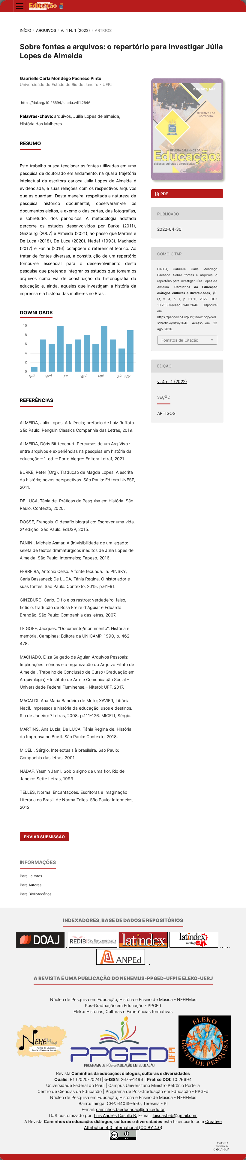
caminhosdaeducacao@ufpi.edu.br (130, 1109)
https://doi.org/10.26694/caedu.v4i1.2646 (55, 102)
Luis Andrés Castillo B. (115, 1115)
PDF (164, 193)
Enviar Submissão (44, 836)
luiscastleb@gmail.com (175, 1115)
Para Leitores (31, 876)
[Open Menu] (20, 6)
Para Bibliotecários (35, 894)
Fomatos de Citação (179, 340)
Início (25, 30)
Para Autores (30, 885)
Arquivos (46, 30)
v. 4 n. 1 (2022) (75, 30)
